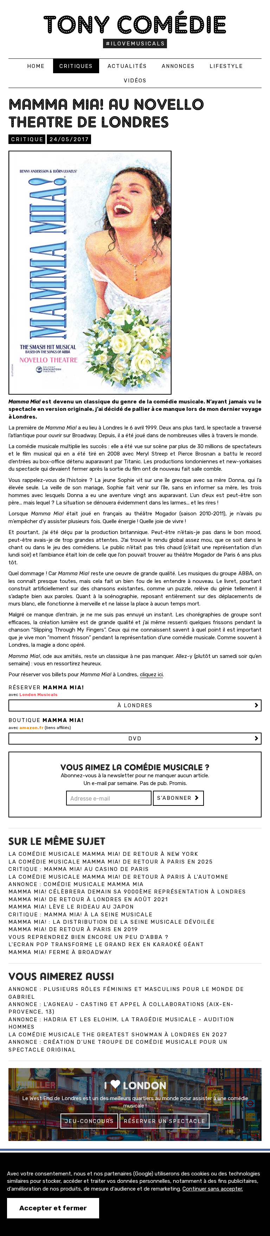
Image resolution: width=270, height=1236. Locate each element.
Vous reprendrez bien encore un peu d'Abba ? (88, 937)
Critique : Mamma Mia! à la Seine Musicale (80, 914)
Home (36, 66)
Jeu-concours (89, 1121)
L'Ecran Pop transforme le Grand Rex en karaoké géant (106, 944)
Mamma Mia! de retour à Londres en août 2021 (88, 899)
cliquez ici (151, 674)
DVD (135, 738)
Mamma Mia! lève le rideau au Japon (71, 907)
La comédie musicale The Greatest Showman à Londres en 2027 (117, 1034)
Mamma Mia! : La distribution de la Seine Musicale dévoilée (111, 922)
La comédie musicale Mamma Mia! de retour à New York (103, 854)
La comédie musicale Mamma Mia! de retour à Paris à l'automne (118, 877)
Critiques (76, 66)
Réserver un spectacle (164, 1121)
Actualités (127, 66)
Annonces (178, 66)
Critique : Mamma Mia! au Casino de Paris (78, 869)
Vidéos (135, 80)
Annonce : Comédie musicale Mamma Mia (76, 884)
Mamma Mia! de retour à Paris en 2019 (73, 929)
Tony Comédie (135, 24)
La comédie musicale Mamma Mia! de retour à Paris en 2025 (110, 862)
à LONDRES (135, 705)
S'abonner (175, 798)
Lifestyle (226, 66)
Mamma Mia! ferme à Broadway (60, 952)
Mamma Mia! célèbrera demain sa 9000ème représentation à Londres (127, 892)
